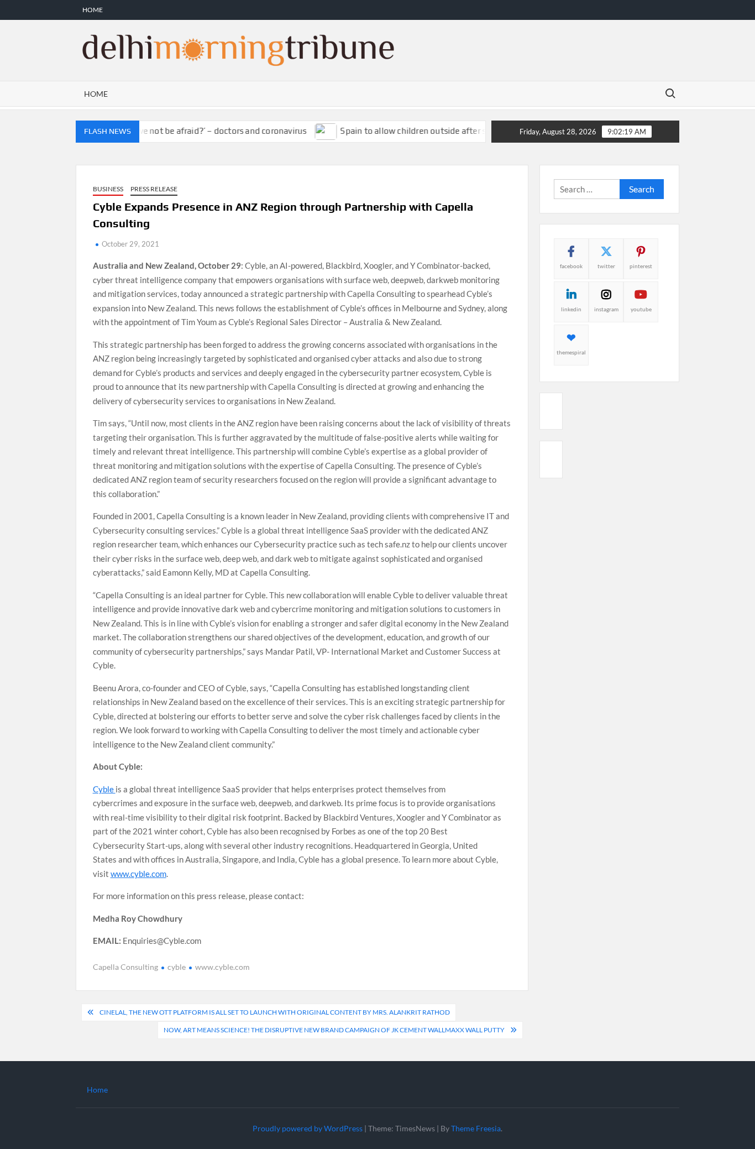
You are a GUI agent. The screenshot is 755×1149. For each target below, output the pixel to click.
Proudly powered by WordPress (308, 1128)
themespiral (571, 352)
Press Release (153, 189)
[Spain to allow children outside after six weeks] (312, 130)
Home (92, 10)
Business (108, 189)
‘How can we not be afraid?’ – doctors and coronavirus (188, 130)
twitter (606, 266)
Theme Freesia (476, 1128)
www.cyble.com (138, 874)
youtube (641, 309)
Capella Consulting (125, 967)
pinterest (641, 266)
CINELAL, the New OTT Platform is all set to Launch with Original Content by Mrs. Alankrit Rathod (274, 1012)
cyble (176, 967)
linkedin (571, 309)
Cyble (104, 789)
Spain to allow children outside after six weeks (415, 130)
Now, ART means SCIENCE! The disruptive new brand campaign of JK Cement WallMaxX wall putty (334, 1030)
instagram (606, 309)
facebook (571, 266)
